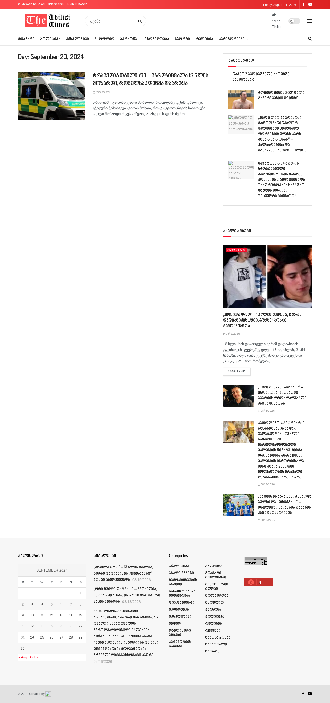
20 (61, 626)
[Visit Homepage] (48, 21)
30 (23, 649)
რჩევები (212, 630)
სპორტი (182, 39)
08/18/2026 (267, 411)
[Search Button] (141, 21)
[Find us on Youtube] (310, 694)
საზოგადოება (156, 39)
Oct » (34, 657)
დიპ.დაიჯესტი (181, 603)
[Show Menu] (309, 21)
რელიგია (204, 39)
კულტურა (214, 566)
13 (61, 616)
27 (61, 638)
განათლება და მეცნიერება (182, 593)
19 (51, 626)
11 (42, 616)
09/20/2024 (103, 92)
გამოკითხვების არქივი (183, 582)
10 (32, 616)
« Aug (22, 657)
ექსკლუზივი (77, 39)
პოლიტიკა (50, 39)
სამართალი (216, 644)
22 (81, 626)
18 (42, 626)
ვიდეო (175, 624)
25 (42, 638)
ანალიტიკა (179, 566)
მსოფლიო (104, 39)
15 (80, 616)
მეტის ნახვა (239, 371)
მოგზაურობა (217, 596)
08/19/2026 (232, 334)
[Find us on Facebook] (303, 694)
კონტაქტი (56, 4)
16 (22, 626)
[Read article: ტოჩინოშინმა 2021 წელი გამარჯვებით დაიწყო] (241, 99)
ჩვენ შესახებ (77, 4)
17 (32, 626)
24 (32, 638)
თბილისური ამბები (180, 632)
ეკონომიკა (179, 610)
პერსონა (128, 39)
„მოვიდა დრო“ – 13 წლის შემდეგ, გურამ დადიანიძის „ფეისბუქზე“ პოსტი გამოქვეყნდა (262, 321)
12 (51, 616)
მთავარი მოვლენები (215, 575)
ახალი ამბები (236, 249)
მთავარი (26, 39)
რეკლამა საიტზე (31, 4)
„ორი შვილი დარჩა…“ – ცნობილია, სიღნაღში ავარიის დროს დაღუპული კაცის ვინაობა (127, 595)
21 (70, 626)
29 (80, 638)
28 (71, 638)
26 (52, 638)
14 (70, 616)
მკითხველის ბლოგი (216, 586)
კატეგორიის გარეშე (180, 644)
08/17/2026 (267, 520)
